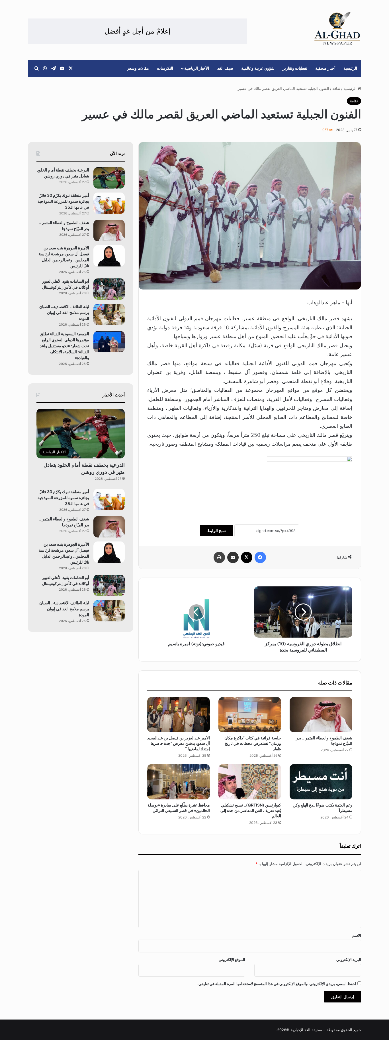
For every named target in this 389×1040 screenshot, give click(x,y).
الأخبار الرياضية (196, 68)
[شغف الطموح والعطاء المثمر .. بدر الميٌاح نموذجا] (321, 714)
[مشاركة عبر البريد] (233, 557)
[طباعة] (219, 557)
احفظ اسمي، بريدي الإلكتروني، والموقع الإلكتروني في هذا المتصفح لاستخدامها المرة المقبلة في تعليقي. (276, 983)
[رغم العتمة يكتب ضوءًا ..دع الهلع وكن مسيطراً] (321, 781)
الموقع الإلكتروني (232, 959)
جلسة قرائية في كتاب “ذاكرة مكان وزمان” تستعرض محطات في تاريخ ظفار (252, 743)
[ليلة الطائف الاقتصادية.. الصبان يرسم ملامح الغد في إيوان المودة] (109, 314)
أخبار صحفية (325, 68)
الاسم (356, 935)
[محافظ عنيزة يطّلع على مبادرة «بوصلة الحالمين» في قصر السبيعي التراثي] (178, 781)
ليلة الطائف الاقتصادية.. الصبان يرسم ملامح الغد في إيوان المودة (64, 312)
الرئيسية (350, 68)
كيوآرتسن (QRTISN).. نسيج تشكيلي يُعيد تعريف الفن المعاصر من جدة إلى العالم (250, 810)
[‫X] (246, 557)
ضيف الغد (225, 68)
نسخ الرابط (216, 530)
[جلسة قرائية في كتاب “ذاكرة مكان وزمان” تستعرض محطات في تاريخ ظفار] (249, 714)
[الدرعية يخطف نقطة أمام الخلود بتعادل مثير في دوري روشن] (109, 178)
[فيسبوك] (260, 557)
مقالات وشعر (138, 68)
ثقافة (336, 88)
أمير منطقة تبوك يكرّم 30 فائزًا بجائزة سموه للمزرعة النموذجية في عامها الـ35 (63, 201)
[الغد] (337, 28)
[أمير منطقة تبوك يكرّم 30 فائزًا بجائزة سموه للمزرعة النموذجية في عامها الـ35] (109, 203)
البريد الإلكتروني (348, 959)
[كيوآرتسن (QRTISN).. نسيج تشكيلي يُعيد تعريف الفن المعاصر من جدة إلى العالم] (249, 781)
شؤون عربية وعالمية (258, 68)
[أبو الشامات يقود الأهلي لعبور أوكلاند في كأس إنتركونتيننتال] (109, 289)
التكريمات (165, 68)
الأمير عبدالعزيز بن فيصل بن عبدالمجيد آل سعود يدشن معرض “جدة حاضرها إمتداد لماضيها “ (178, 743)
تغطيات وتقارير (294, 68)
